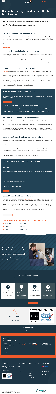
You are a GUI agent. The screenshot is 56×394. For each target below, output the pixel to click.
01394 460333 (44, 1)
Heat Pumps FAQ (20, 368)
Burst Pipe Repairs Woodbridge (9, 224)
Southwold (30, 375)
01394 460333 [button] (15, 320)
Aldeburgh (30, 366)
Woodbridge (31, 379)
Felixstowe (30, 368)
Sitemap (19, 371)
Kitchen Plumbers (7, 229)
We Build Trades (42, 391)
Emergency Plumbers (8, 223)
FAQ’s (19, 366)
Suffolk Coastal (31, 377)
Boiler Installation (23, 223)
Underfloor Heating (23, 227)
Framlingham (31, 371)
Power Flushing (22, 226)
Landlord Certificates (23, 229)
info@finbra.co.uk (34, 344)
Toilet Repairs (7, 226)
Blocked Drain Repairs (8, 227)
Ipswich (30, 373)
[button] (22, 303)
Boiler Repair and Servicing (24, 224)
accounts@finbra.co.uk (34, 345)
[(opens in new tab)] (41, 390)
